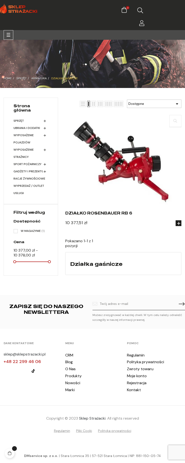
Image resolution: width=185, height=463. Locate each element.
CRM (69, 355)
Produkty (73, 375)
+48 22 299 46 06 (22, 361)
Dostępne (154, 104)
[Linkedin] (24, 371)
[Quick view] (175, 121)
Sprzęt (18, 121)
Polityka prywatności (145, 361)
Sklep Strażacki (92, 418)
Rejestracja (136, 382)
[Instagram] (15, 371)
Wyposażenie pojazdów (23, 138)
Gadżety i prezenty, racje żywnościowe (29, 175)
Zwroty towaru (140, 368)
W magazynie (33, 231)
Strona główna (22, 108)
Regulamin (136, 355)
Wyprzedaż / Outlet (28, 186)
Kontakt (134, 389)
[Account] (141, 24)
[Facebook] (6, 371)
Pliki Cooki (84, 431)
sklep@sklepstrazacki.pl (25, 354)
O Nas (70, 368)
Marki (70, 389)
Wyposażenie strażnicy (23, 153)
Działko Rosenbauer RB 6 (98, 213)
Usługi (18, 193)
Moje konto (137, 375)
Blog (69, 361)
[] (178, 223)
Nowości (72, 382)
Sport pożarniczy (27, 164)
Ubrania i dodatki (26, 128)
